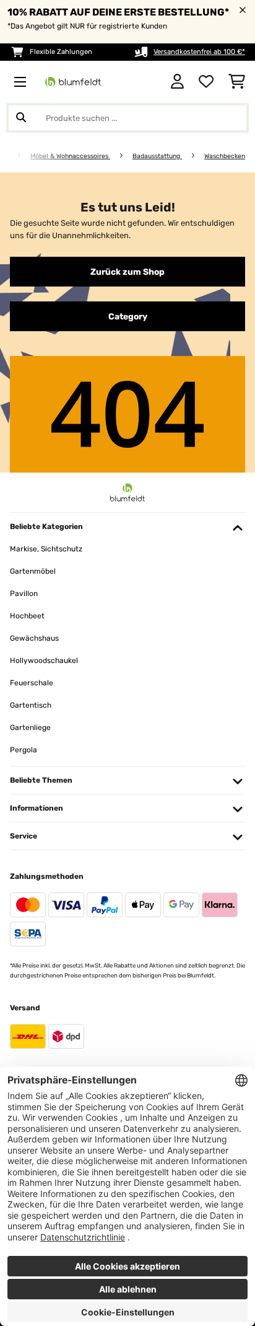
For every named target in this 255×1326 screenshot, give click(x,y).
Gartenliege (30, 727)
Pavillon (24, 593)
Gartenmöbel (33, 571)
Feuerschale (31, 683)
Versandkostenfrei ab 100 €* (199, 52)
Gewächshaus (34, 638)
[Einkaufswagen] (236, 82)
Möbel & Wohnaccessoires (70, 156)
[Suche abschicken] (21, 117)
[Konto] (177, 82)
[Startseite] (15, 156)
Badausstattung (157, 156)
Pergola (23, 749)
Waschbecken (224, 156)
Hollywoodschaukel (44, 660)
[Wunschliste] (206, 82)
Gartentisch (30, 705)
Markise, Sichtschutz (46, 549)
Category (127, 316)
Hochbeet (27, 616)
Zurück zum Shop (127, 272)
